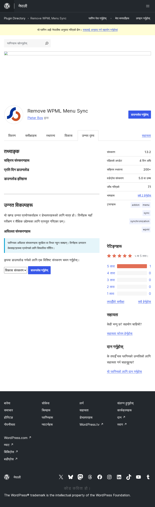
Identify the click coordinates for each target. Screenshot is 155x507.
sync (146, 212)
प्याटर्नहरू (47, 424)
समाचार (8, 410)
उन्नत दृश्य (88, 135)
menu (146, 204)
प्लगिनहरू (47, 417)
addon (135, 204)
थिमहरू (46, 410)
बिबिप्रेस (11, 452)
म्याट (9, 445)
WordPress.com (17, 438)
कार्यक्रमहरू (124, 410)
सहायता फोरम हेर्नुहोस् (119, 333)
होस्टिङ (8, 417)
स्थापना (50, 135)
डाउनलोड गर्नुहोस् (139, 114)
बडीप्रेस (11, 459)
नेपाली (17, 477)
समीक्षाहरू (31, 135)
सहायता (146, 135)
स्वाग (122, 424)
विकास (68, 135)
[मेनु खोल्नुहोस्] (148, 6)
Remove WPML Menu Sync (57, 111)
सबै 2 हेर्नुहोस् (144, 195)
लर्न (82, 403)
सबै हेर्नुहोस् (144, 302)
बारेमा (7, 403)
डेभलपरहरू (86, 417)
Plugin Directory (14, 18)
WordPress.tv (92, 424)
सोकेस (45, 403)
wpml (146, 229)
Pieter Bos (35, 118)
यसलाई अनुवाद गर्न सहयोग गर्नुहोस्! (100, 29)
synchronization (139, 221)
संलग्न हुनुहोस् (125, 403)
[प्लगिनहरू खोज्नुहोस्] (47, 43)
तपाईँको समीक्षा (115, 302)
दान (121, 417)
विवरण (12, 135)
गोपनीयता (9, 424)
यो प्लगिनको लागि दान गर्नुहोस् (124, 371)
